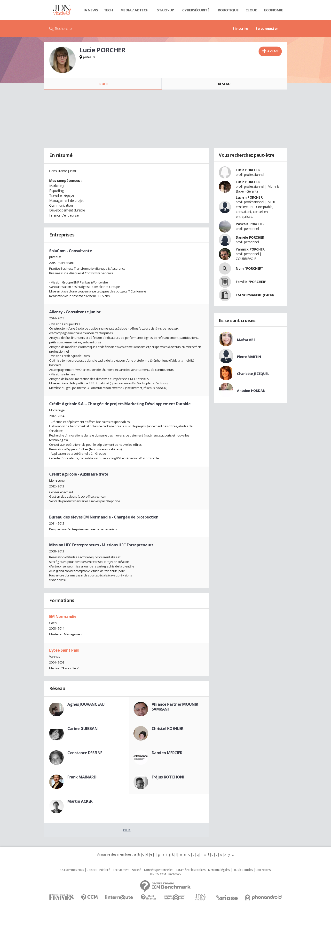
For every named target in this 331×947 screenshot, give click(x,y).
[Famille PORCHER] (225, 282)
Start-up (165, 10)
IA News (91, 10)
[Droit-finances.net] (148, 897)
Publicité (104, 870)
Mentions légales (218, 870)
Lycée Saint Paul (64, 650)
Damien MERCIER (167, 752)
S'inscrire (240, 28)
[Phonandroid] (263, 897)
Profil (102, 83)
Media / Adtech (134, 10)
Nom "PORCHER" (249, 268)
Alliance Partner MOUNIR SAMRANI (175, 707)
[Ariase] (226, 897)
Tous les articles (242, 870)
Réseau (224, 83)
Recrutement (121, 870)
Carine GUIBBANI (83, 728)
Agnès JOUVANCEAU (85, 704)
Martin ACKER (80, 801)
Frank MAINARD (81, 777)
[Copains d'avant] (174, 897)
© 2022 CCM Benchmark (165, 874)
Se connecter (266, 28)
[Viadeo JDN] (200, 897)
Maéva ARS (246, 339)
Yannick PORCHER (250, 249)
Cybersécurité (195, 10)
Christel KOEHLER (167, 728)
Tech (108, 10)
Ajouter (272, 51)
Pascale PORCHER (250, 224)
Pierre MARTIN (249, 356)
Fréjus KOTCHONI (168, 777)
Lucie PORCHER (248, 170)
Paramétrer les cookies (190, 870)
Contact (91, 870)
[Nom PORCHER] (225, 268)
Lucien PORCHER (249, 197)
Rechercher (64, 28)
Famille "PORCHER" (251, 281)
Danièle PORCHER (250, 237)
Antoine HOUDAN (251, 390)
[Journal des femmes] (61, 897)
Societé (136, 870)
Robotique (228, 10)
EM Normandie (63, 616)
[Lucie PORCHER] (62, 60)
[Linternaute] (119, 897)
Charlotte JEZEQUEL (253, 373)
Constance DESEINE (84, 752)
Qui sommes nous (72, 870)
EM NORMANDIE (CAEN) (255, 295)
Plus (126, 830)
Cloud (251, 10)
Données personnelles (158, 870)
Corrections (262, 870)
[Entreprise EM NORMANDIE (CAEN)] (225, 295)
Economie (273, 10)
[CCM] (89, 897)
